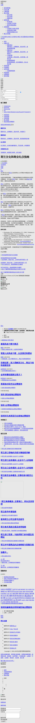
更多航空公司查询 (15, 632)
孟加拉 (21, 591)
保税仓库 (21, 593)
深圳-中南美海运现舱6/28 (11, 578)
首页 (5, 41)
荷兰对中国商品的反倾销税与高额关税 (17, 545)
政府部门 (9, 589)
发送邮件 (3, 721)
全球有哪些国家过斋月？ (11, 375)
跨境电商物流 (17, 62)
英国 (2, 357)
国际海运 (17, 46)
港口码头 (27, 596)
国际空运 (17, 51)
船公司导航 (7, 33)
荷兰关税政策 (8, 423)
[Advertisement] (17, 307)
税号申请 (20, 598)
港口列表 (9, 14)
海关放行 (23, 589)
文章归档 (6, 116)
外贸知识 (6, 72)
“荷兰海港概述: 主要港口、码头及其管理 (16, 430)
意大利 (4, 595)
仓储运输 (17, 57)
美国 (12, 601)
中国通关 (6, 67)
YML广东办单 (14, 629)
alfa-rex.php (7, 109)
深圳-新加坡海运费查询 (11, 394)
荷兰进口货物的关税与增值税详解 (14, 425)
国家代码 (9, 18)
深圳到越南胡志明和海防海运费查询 (16, 607)
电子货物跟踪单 (27, 598)
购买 (2, 615)
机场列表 (9, 21)
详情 (2, 617)
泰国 (2, 347)
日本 (7, 598)
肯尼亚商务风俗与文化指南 (8, 258)
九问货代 (10, 329)
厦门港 (22, 657)
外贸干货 (15, 589)
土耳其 (4, 601)
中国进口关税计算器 (13, 28)
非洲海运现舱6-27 (9, 580)
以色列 (23, 600)
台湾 (13, 598)
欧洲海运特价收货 (9, 577)
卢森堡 (27, 600)
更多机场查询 (14, 635)
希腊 (2, 600)
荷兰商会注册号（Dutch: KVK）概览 (15, 426)
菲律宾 (10, 598)
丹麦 (14, 600)
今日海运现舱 (8, 582)
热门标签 (6, 120)
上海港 (29, 656)
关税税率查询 (11, 70)
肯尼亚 (30, 589)
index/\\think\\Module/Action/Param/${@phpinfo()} (17, 112)
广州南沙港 (22, 656)
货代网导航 (7, 8)
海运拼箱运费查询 (9, 121)
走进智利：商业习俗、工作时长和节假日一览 (14, 262)
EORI (8, 593)
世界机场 (6, 20)
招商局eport (13, 626)
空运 (33, 589)
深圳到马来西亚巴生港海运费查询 (15, 416)
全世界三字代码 (11, 23)
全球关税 (6, 69)
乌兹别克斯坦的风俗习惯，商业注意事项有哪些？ (18, 442)
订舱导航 (6, 11)
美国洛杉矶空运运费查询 (11, 384)
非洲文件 (3, 589)
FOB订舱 (6, 9)
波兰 (11, 593)
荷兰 (9, 124)
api (4, 110)
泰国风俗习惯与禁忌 (9, 344)
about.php (6, 107)
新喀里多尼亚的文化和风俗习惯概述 (14, 438)
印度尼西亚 (3, 593)
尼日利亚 (27, 591)
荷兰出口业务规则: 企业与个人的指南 (17, 468)
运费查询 (6, 74)
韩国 (14, 601)
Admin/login (7, 106)
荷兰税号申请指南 (8, 512)
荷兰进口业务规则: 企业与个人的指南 (17, 460)
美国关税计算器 (11, 30)
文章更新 (6, 118)
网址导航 (6, 675)
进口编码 (9, 596)
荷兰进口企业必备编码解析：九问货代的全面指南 (19, 428)
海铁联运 (26, 593)
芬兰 (27, 589)
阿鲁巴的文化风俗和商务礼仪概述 (13, 437)
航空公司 (11, 591)
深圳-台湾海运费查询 (10, 405)
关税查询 (6, 27)
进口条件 (18, 600)
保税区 (3, 591)
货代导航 (6, 76)
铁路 (31, 591)
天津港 (6, 657)
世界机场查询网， (26, 654)
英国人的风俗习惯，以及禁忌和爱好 (16, 353)
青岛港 (12, 657)
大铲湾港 (15, 656)
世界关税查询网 (5, 654)
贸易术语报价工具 (12, 32)
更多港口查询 (14, 642)
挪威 (16, 598)
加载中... (4, 552)
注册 (2, 5)
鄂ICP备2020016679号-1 (7, 660)
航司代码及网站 (11, 25)
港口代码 (9, 16)
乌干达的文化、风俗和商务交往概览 (11, 267)
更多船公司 (13, 648)
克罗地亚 (8, 601)
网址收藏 (4, 621)
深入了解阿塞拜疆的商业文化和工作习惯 (12, 272)
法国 (19, 589)
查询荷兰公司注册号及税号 (12, 519)
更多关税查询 (14, 645)
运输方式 (6, 43)
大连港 (17, 657)
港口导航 (6, 13)
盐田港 (9, 656)
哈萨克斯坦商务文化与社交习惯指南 (14, 440)
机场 (14, 596)
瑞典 (33, 598)
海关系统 (15, 593)
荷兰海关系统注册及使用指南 (13, 527)
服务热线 (3, 705)
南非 (23, 595)
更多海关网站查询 (15, 638)
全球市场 (6, 65)
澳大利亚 (16, 591)
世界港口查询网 (15, 654)
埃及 (17, 601)
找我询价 (3, 702)
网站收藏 (19, 596)
